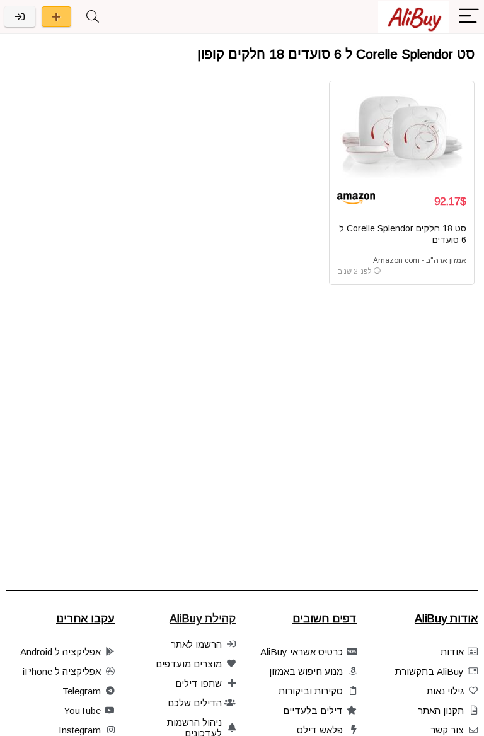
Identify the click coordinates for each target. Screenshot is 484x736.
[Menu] (469, 16)
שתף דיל (56, 16)
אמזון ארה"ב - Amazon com (419, 260)
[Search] (93, 16)
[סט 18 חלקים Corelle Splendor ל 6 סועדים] (401, 136)
